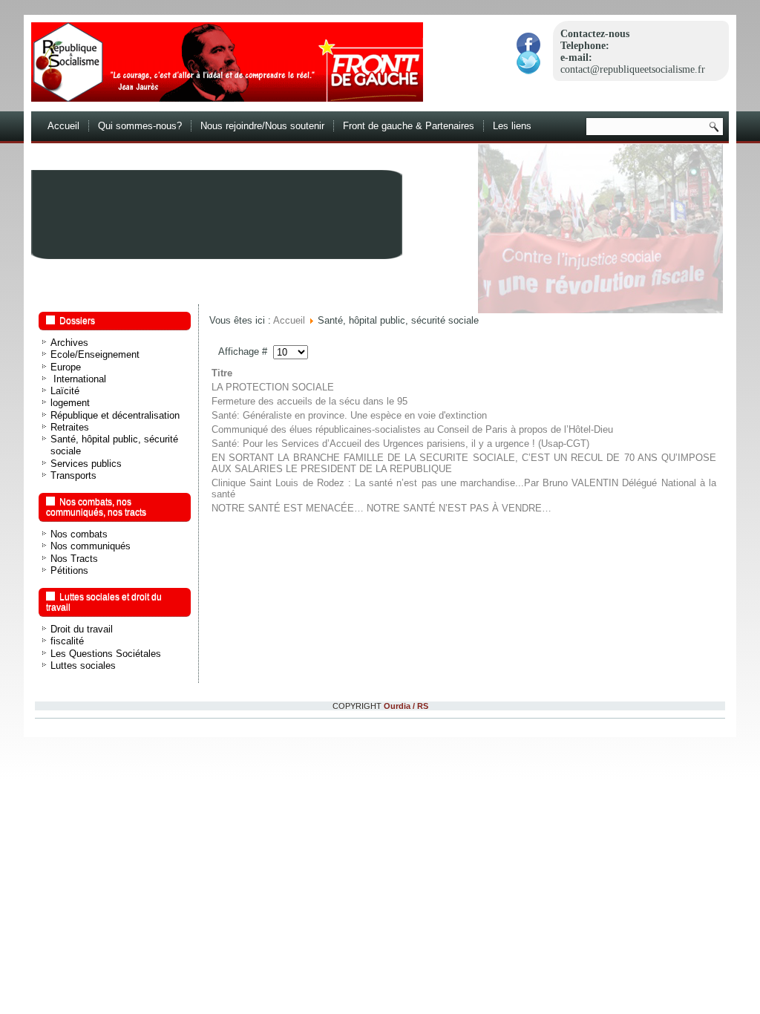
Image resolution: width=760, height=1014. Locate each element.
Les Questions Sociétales (105, 653)
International (78, 379)
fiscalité (67, 641)
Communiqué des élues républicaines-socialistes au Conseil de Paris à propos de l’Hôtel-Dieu (412, 429)
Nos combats (79, 534)
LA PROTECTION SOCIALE (273, 387)
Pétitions (69, 570)
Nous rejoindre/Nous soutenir (262, 125)
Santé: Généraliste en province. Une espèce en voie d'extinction (349, 415)
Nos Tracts (74, 558)
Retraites (69, 427)
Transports (73, 475)
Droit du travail (81, 629)
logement (70, 402)
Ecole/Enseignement (95, 354)
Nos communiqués (90, 546)
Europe (65, 367)
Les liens (512, 125)
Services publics (86, 463)
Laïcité (64, 390)
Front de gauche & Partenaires (408, 125)
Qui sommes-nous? (140, 125)
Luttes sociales (83, 665)
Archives (69, 342)
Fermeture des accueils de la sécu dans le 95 (309, 401)
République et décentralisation (115, 415)
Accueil (63, 125)
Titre (222, 373)
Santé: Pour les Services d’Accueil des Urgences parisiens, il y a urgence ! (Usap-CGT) (400, 443)
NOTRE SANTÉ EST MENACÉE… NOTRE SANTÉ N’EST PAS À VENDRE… (381, 508)
